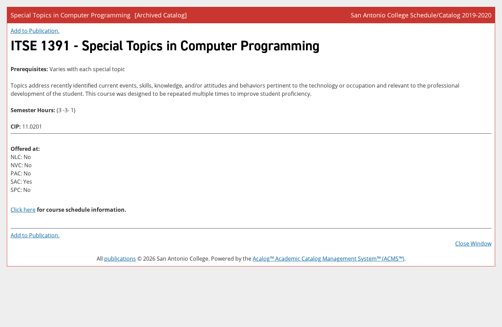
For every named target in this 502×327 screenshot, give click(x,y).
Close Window (473, 243)
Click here (23, 209)
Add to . (35, 31)
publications (120, 258)
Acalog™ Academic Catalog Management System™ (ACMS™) (328, 258)
